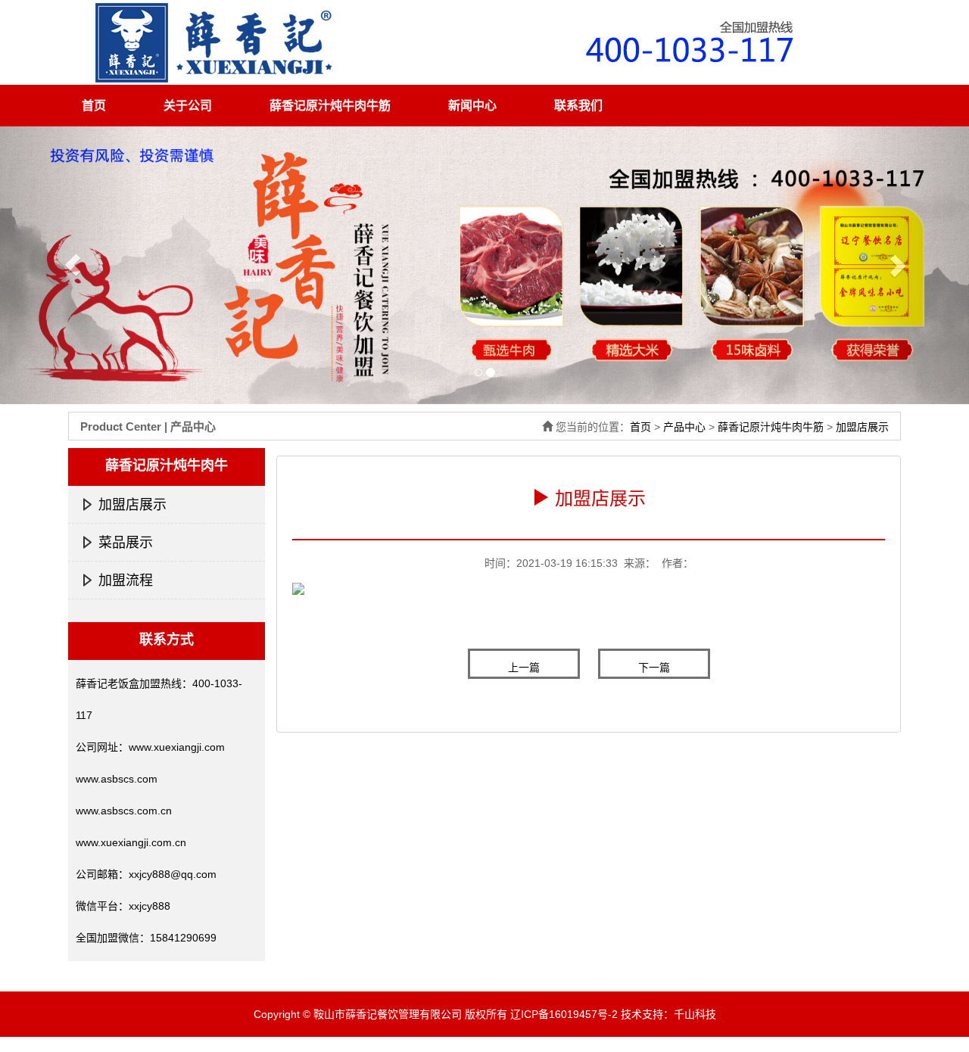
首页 (94, 105)
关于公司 (188, 105)
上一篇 (524, 667)
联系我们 (578, 105)
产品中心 (684, 427)
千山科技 (695, 1014)
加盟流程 (125, 580)
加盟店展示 (862, 427)
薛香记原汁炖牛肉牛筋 (330, 105)
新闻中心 (472, 105)
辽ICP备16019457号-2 (564, 1014)
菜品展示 (125, 542)
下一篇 (654, 667)
